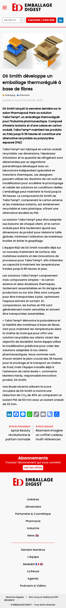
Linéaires (33, 499)
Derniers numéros (33, 550)
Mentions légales (15, 596)
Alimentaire (33, 507)
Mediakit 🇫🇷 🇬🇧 (33, 564)
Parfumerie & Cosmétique (33, 514)
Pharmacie (33, 521)
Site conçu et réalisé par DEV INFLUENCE (31, 598)
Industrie (33, 528)
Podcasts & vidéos (33, 586)
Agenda (33, 579)
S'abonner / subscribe (41, 20)
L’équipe (33, 557)
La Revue (33, 571)
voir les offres (33, 467)
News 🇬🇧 (33, 535)
